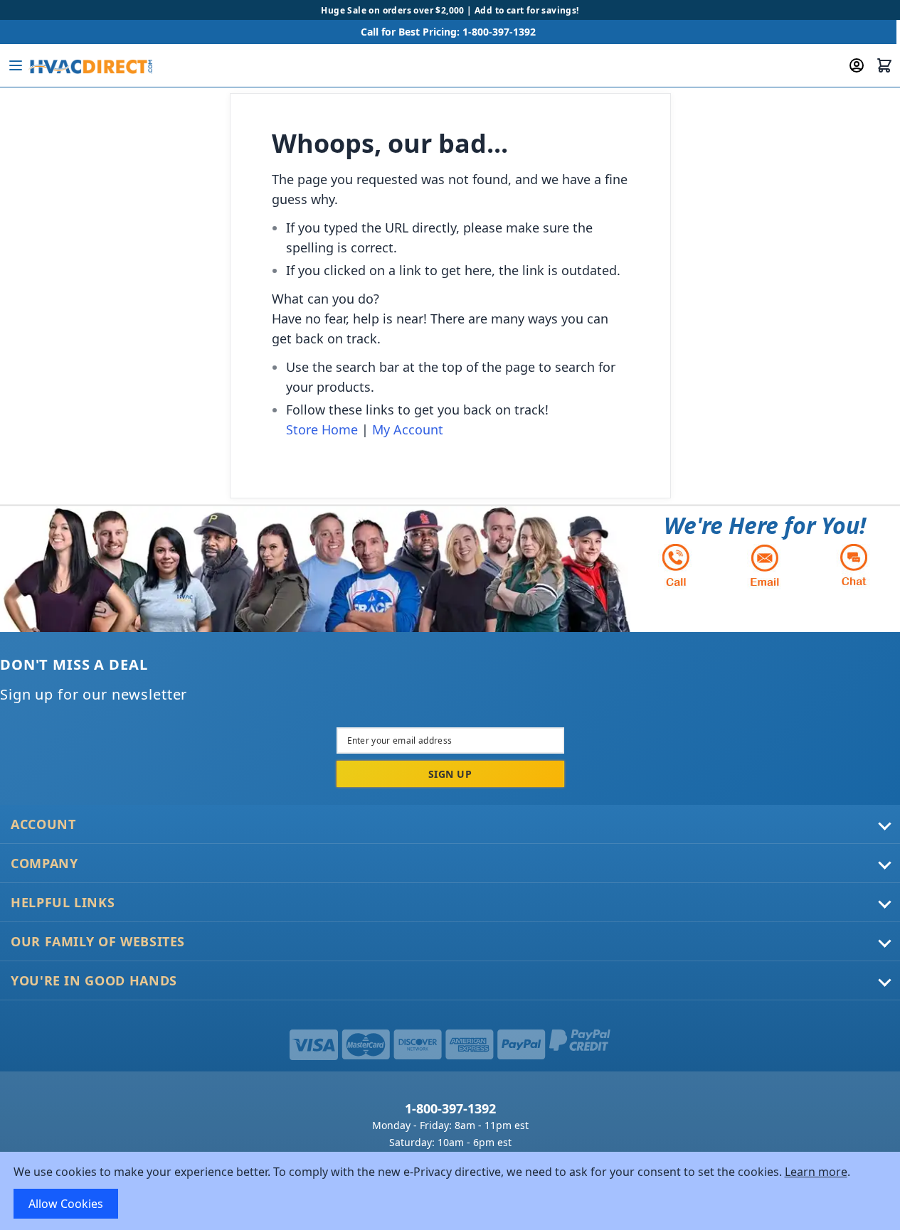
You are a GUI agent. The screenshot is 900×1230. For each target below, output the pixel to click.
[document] (450, 1191)
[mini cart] (884, 65)
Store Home (322, 429)
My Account (407, 429)
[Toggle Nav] (15, 65)
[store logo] (90, 65)
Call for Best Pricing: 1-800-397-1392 (448, 31)
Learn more (816, 1172)
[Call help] (676, 565)
